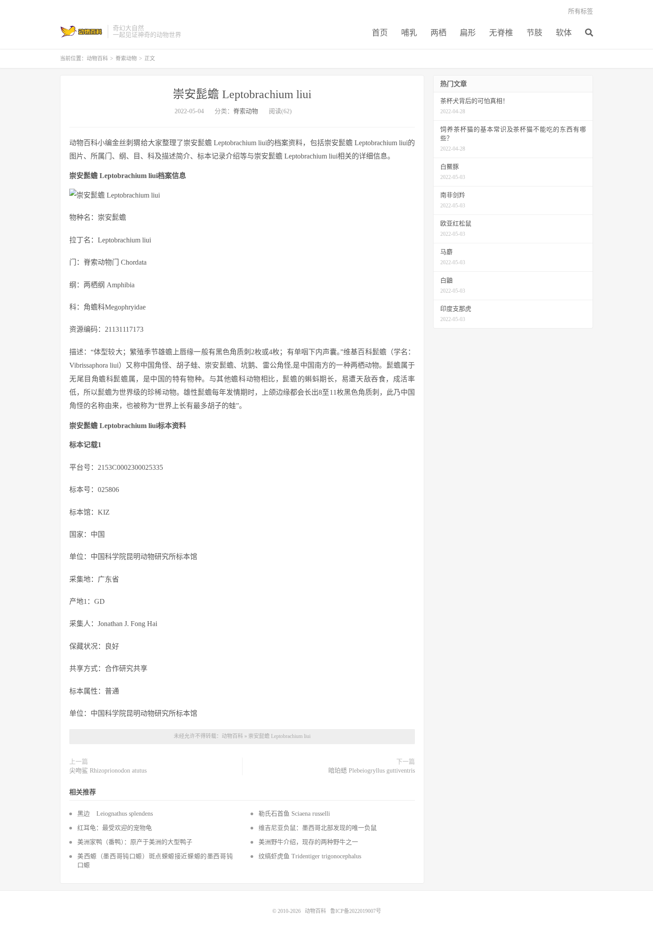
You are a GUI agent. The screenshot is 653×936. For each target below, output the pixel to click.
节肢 (534, 32)
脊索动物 (126, 59)
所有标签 (580, 11)
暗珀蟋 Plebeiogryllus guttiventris (371, 770)
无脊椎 (501, 32)
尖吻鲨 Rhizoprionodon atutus (108, 770)
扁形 (468, 32)
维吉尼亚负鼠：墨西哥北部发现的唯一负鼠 (318, 828)
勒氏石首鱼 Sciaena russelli (294, 813)
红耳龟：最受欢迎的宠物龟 (114, 828)
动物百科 (81, 31)
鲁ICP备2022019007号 (355, 911)
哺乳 (409, 32)
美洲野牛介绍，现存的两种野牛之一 (308, 842)
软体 (564, 32)
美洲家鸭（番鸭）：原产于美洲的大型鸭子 (134, 842)
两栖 (438, 32)
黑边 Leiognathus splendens (115, 813)
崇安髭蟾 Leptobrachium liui (242, 94)
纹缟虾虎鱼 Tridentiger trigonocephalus (310, 856)
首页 (380, 32)
